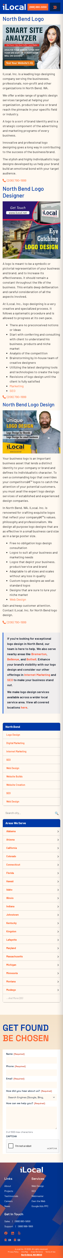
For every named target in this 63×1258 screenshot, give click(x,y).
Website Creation (15, 784)
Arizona (10, 839)
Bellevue (13, 659)
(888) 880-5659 (38, 7)
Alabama (11, 831)
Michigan (11, 964)
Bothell (31, 659)
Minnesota (12, 973)
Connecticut (13, 864)
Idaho (9, 889)
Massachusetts (14, 956)
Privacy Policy (13, 1252)
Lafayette (11, 939)
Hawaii (10, 881)
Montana (11, 981)
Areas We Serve (37, 1252)
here (24, 707)
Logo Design (13, 734)
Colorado (11, 856)
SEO (12, 391)
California (11, 847)
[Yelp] (19, 1233)
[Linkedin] (12, 1233)
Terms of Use (50, 1252)
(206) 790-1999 (16, 180)
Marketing (17, 386)
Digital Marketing (15, 743)
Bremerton (39, 654)
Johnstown (12, 914)
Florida (10, 872)
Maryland (11, 948)
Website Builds (14, 776)
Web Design (18, 599)
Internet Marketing (37, 675)
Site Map (24, 1252)
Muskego (11, 989)
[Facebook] (6, 1233)
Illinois (9, 898)
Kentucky (11, 923)
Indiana (10, 906)
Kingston (11, 931)
